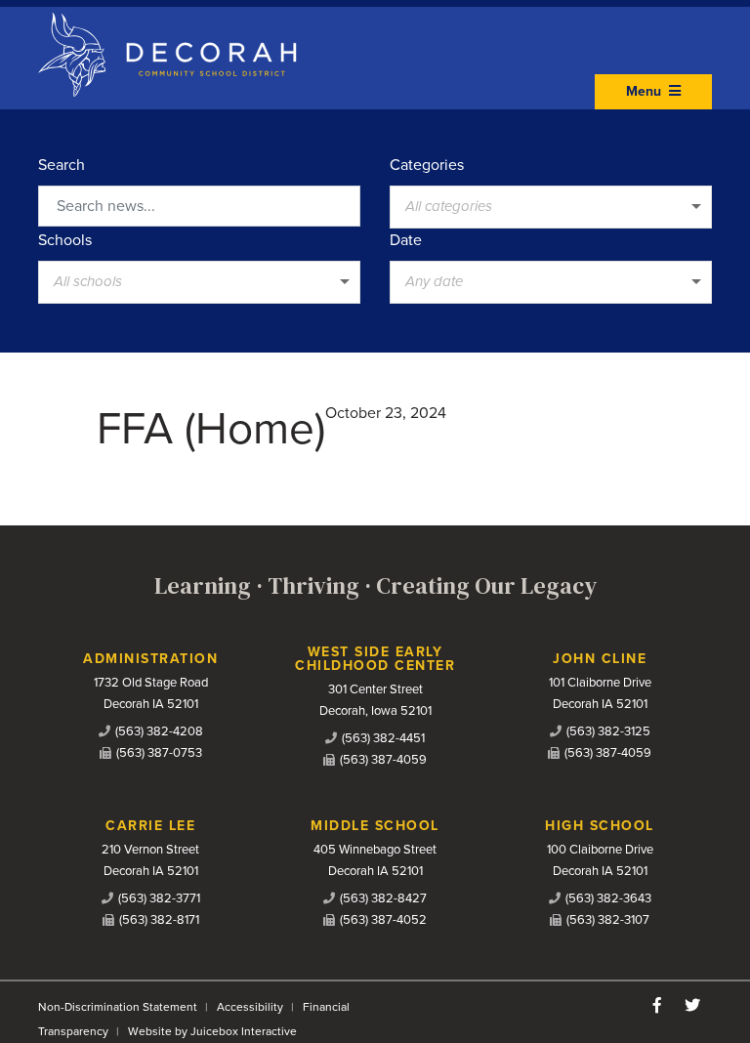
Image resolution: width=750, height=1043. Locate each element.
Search (61, 165)
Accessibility (250, 1007)
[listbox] (551, 207)
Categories (427, 165)
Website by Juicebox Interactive (212, 1031)
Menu (645, 91)
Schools (65, 240)
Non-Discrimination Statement (117, 1007)
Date (406, 240)
